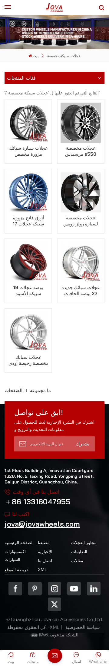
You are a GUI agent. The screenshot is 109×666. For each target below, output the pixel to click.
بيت (35, 55)
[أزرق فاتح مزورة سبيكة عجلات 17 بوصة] (28, 192)
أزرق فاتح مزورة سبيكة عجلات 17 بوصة (28, 221)
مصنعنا (44, 542)
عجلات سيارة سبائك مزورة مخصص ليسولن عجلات (28, 151)
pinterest (35, 588)
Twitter (54, 604)
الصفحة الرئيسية (19, 542)
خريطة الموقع (17, 569)
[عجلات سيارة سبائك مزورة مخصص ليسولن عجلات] (28, 123)
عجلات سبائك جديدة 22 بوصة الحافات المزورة (80, 291)
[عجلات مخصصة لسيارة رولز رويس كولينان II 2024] (81, 192)
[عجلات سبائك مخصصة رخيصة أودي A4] (28, 332)
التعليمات (79, 551)
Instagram (54, 588)
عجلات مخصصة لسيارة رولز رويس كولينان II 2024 (80, 221)
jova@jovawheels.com (42, 523)
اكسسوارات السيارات (15, 555)
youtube (74, 588)
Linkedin (94, 588)
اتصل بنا (45, 560)
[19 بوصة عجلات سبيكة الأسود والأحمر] (28, 262)
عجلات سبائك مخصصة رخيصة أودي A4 (28, 360)
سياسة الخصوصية (82, 627)
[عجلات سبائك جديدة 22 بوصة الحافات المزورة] (81, 262)
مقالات (77, 560)
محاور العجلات (84, 542)
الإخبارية (45, 551)
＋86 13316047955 (37, 501)
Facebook (15, 588)
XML (42, 569)
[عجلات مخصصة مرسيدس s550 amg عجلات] (81, 123)
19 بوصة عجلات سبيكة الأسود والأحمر (28, 291)
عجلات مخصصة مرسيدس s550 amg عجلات (80, 151)
